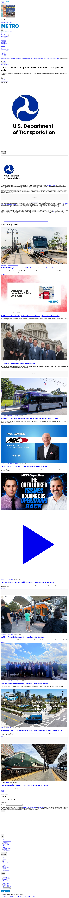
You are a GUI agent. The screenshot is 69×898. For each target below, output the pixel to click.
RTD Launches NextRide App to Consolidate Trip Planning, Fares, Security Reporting (30, 316)
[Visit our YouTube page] (5, 797)
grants (5, 221)
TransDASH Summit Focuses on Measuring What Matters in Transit (24, 683)
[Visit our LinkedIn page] (2, 797)
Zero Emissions (4, 54)
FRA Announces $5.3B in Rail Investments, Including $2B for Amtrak (25, 785)
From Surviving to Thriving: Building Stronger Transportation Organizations (27, 582)
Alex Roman (10, 312)
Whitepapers (31, 57)
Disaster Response (4, 34)
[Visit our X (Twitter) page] (4, 797)
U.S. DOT (34, 221)
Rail (1, 47)
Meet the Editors (9, 58)
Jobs (24, 57)
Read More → (4, 274)
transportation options (27, 221)
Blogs (8, 57)
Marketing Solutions (21, 58)
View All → (3, 791)
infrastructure (9, 221)
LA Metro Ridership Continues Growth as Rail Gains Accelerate (23, 637)
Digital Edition (8, 22)
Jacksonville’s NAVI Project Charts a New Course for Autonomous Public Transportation (31, 730)
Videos (11, 57)
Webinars (27, 57)
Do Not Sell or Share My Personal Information (28, 896)
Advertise (15, 58)
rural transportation (16, 221)
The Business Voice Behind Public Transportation (18, 363)
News (10, 1)
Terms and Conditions (55, 58)
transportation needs (50, 185)
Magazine (3, 57)
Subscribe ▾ (3, 4)
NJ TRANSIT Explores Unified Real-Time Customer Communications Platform (28, 268)
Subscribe (3, 22)
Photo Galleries (16, 57)
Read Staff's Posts (4, 81)
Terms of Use (9, 896)
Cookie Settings (64, 58)
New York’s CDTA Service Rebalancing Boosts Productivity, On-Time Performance (29, 418)
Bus (1, 32)
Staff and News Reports (13, 265)
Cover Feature (6, 1)
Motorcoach (3, 40)
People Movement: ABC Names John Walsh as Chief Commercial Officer (26, 466)
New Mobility (4, 42)
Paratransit (3, 44)
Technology (3, 52)
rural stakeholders (34, 202)
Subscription (3, 58)
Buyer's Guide (41, 57)
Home (2, 64)
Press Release (37, 58)
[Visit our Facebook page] (1, 797)
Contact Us (42, 58)
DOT (54, 211)
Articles (13, 1)
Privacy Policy (48, 58)
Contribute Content (30, 58)
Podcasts (21, 57)
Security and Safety (5, 49)
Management (3, 37)
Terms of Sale (15, 896)
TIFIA (21, 221)
